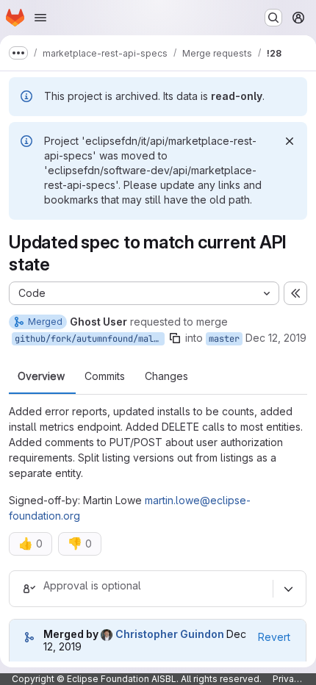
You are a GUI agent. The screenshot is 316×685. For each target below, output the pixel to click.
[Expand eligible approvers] (288, 589)
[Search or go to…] (273, 17)
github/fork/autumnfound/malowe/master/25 (90, 339)
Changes (166, 376)
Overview (41, 376)
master (224, 339)
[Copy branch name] (175, 338)
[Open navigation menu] (40, 17)
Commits (105, 376)
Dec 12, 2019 (275, 337)
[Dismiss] (289, 141)
